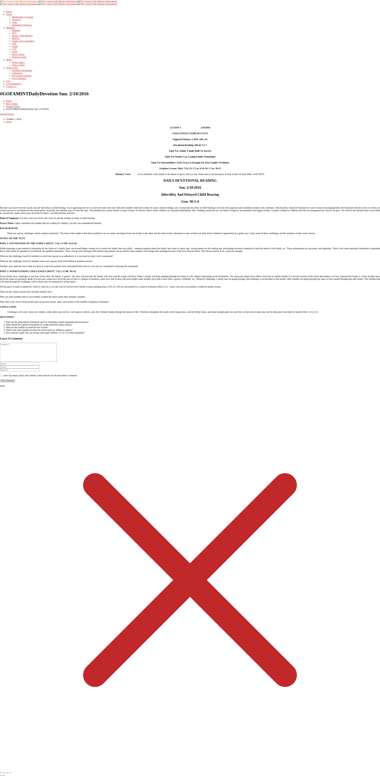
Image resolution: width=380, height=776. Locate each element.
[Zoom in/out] (1, 772)
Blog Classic (12, 103)
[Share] (7, 772)
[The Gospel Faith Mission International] (19, 1)
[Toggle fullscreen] (4, 772)
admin (9, 122)
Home (9, 101)
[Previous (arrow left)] (1, 775)
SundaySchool (13, 106)
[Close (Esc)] (10, 772)
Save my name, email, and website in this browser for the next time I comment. (40, 375)
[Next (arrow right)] (4, 775)
